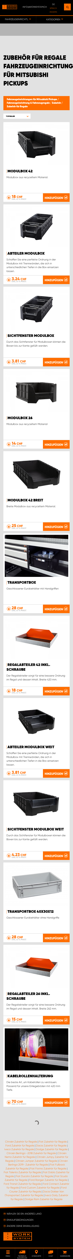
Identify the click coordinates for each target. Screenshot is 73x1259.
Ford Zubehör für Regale (19, 1145)
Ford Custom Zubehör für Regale (40, 1187)
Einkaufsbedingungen (20, 1219)
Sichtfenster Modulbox (30, 336)
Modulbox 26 (19, 418)
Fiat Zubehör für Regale (53, 1141)
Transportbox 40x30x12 (30, 912)
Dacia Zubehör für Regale (51, 1145)
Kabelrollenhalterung (30, 1076)
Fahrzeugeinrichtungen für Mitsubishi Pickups (32, 99)
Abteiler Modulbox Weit (30, 747)
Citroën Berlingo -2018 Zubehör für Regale (31, 1153)
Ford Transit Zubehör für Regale (22, 1183)
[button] (17, 116)
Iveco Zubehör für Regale (19, 1149)
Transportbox (21, 583)
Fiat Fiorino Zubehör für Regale (48, 1168)
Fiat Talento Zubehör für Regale (22, 1172)
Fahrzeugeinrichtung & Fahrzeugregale (28, 103)
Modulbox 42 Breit (25, 500)
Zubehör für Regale (17, 106)
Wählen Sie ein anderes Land (24, 1213)
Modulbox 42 (20, 171)
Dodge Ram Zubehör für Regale (43, 1199)
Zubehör (56, 103)
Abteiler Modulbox (26, 253)
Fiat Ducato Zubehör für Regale (34, 1176)
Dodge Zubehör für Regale (51, 1149)
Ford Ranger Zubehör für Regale (48, 1180)
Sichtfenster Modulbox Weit (35, 829)
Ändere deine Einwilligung (23, 1226)
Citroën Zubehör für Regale (21, 1141)
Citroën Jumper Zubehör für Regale (36, 1160)
